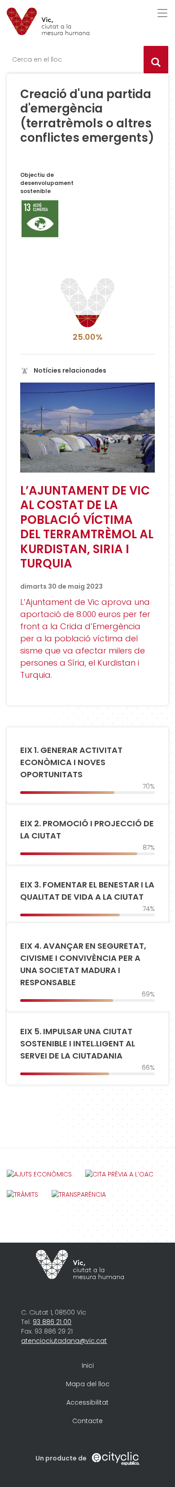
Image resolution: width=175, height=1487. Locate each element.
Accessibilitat (87, 1402)
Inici (88, 1365)
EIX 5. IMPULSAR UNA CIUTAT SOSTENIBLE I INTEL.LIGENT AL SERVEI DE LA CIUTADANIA (77, 1043)
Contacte (87, 1420)
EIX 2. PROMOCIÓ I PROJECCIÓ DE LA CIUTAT (87, 829)
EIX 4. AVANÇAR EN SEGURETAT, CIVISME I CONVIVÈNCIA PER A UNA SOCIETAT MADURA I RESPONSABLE (83, 964)
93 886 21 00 (52, 1321)
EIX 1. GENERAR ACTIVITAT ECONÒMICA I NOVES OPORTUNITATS (71, 762)
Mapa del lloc (87, 1383)
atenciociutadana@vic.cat (64, 1340)
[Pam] (48, 21)
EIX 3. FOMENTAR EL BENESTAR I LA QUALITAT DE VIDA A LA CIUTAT (87, 890)
